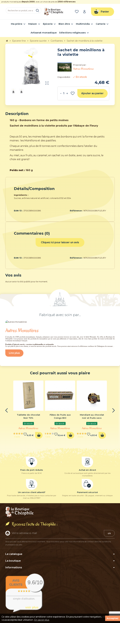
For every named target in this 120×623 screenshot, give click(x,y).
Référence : (76, 210)
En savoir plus (41, 619)
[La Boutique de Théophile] (53, 11)
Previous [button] (6, 410)
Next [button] (113, 410)
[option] (28, 411)
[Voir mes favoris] (77, 11)
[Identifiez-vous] (85, 11)
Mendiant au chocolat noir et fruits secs (92, 416)
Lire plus (14, 352)
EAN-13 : (18, 210)
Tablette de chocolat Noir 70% (28, 416)
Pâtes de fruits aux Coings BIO (60, 416)
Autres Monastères (28, 428)
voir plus (31, 607)
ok (109, 533)
